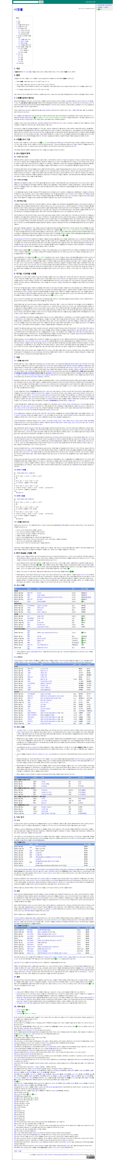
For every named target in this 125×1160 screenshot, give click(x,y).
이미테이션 (34, 754)
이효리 (72, 404)
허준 (23, 341)
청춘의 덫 (65, 1083)
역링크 (106, 7)
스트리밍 (38, 869)
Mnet (29, 723)
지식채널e (19, 1013)
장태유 (36, 413)
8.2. (15, 727)
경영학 (75, 880)
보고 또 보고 (75, 1074)
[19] (77, 464)
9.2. (15, 891)
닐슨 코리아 (45, 142)
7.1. (15, 360)
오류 (66, 749)
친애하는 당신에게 (38, 1133)
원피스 (81, 957)
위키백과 (19, 1011)
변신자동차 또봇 (35, 376)
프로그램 (27, 72)
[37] (35, 788)
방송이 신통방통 (40, 1067)
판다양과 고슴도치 (46, 807)
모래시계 (39, 1083)
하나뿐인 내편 (18, 317)
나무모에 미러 (90, 2)
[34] (91, 710)
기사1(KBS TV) (21, 1035)
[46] (84, 798)
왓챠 (53, 878)
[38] (82, 790)
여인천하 (90, 1083)
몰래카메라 (38, 651)
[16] (41, 376)
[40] (82, 792)
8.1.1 (21, 50)
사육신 (31, 730)
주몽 (41, 1076)
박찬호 (29, 397)
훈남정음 (36, 749)
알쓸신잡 (29, 450)
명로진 (32, 1067)
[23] (86, 595)
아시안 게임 (53, 393)
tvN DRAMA (30, 618)
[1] (73, 78)
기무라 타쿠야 (56, 1147)
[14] (50, 373)
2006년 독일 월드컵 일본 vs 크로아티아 (48, 946)
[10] (76, 257)
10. (15, 1006)
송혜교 (19, 408)
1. (15, 68)
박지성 (79, 397)
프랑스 (18, 992)
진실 (84, 1074)
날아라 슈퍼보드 (41, 638)
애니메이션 (17, 918)
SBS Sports (31, 717)
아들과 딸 (44, 1074)
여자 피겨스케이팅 (56, 857)
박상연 (48, 420)
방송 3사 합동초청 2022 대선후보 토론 (51, 698)
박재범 (85, 420)
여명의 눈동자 (55, 1074)
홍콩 (15, 980)
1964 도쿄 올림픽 (42, 932)
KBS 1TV (29, 599)
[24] (86, 597)
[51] (43, 898)
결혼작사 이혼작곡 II (46, 683)
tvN (74, 332)
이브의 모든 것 (18, 1078)
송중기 (28, 406)
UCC (39, 878)
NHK (19, 920)
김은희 (81, 420)
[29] (86, 636)
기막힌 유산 (44, 677)
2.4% (84, 620)
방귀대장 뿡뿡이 (41, 601)
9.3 (19, 59)
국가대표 (35, 395)
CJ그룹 (36, 428)
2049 (92, 321)
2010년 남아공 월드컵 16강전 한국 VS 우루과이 (50, 597)
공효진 (78, 408)
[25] (88, 597)
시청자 (80, 117)
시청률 (18, 9)
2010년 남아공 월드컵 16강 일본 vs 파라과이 (50, 940)
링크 (28, 1009)
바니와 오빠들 (45, 784)
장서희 (32, 409)
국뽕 (83, 391)
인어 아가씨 (29, 1078)
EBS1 (29, 601)
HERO (66, 1147)
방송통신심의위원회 (28, 373)
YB (24, 997)
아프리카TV (38, 880)
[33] (83, 710)
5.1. (15, 156)
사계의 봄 (44, 786)
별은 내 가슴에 (86, 1076)
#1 (38, 565)
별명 (58, 417)
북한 (18, 997)
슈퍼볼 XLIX (39, 863)
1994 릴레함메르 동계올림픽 (43, 857)
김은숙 (39, 420)
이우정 (90, 422)
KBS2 (28, 631)
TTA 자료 (32, 250)
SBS (28, 597)
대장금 (32, 341)
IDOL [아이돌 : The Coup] (48, 813)
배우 (85, 404)
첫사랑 (22, 556)
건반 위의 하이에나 (80, 759)
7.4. (15, 522)
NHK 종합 (29, 930)
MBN (28, 610)
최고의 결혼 (45, 811)
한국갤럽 (23, 183)
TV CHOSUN (30, 605)
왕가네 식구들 (40, 1072)
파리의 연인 (38, 341)
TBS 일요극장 (27, 970)
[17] (51, 398)
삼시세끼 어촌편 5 (45, 708)
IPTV (24, 239)
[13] (64, 367)
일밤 (32, 651)
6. (15, 274)
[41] (84, 792)
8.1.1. (15, 657)
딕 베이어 (61, 936)
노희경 (64, 420)
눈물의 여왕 (40, 616)
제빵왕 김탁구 (71, 1070)
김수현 (32, 406)
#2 (41, 565)
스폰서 (67, 101)
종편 (26, 428)
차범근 (69, 397)
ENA (28, 626)
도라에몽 (59, 957)
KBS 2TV (29, 593)
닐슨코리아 (19, 1094)
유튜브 (20, 869)
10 (17, 63)
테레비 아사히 (31, 946)
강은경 (59, 420)
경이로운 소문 (41, 624)
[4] (42, 123)
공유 (21, 406)
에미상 (50, 873)
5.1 (19, 30)
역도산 (55, 936)
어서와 (43, 798)
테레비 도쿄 (30, 953)
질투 (91, 1074)
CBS (20, 160)
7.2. (15, 470)
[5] (35, 130)
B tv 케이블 (20, 246)
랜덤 (99, 7)
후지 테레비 (30, 934)
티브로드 (87, 244)
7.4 (19, 45)
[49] (85, 813)
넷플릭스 (30, 869)
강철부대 (43, 710)
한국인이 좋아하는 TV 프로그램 (30, 1030)
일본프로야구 (17, 962)
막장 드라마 (80, 103)
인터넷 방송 (54, 880)
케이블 (42, 428)
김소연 (26, 409)
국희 (18, 1076)
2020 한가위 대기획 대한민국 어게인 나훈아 (52, 696)
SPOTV (30, 719)
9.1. (15, 820)
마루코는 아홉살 (67, 957)
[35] (48, 760)
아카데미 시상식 (41, 873)
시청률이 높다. (71, 400)
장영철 (55, 420)
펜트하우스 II (44, 670)
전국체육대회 (53, 400)
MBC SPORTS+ (32, 713)
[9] (77, 208)
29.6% (84, 642)
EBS (58, 439)
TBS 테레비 (30, 940)
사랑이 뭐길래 (41, 595)
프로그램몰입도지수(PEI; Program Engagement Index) (49, 117)
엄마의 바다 (50, 1076)
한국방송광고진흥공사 (24, 117)
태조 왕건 (44, 341)
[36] (82, 786)
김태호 (18, 415)
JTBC (77, 332)
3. (15, 98)
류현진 (34, 397)
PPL (35, 119)
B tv (29, 239)
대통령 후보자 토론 (42, 647)
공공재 (74, 393)
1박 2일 (39, 636)
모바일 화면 (101, 5)
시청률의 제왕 (45, 1045)
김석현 (81, 333)
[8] (88, 165)
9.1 (19, 56)
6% (84, 601)
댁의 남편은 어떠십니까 (24, 1085)
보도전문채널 (22, 1059)
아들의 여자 (74, 1076)
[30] (78, 642)
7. (15, 357)
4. (15, 139)
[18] (18, 450)
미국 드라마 (24, 836)
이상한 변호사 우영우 (43, 626)
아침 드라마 (77, 367)
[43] (84, 794)
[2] (48, 89)
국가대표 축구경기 (40, 393)
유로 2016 (26, 1003)
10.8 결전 (31, 962)
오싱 (31, 920)
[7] (75, 146)
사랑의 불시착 (80, 330)
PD (82, 413)
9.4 (19, 61)
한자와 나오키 (57, 920)
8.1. (15, 585)
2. (15, 75)
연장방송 (24, 104)
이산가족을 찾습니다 (42, 644)
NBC (31, 855)
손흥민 (91, 397)
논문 (34, 871)
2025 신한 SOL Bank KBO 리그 (49, 713)
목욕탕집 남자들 (58, 1070)
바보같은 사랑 (21, 730)
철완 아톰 (32, 918)
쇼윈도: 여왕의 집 (42, 612)
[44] (45, 796)
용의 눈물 (55, 1090)
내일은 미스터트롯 (42, 605)
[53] (51, 907)
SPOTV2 (30, 721)
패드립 (22, 1054)
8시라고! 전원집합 (42, 951)
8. (15, 553)
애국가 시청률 (24, 41)
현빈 (25, 406)
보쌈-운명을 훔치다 (46, 689)
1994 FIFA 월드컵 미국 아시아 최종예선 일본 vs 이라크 (52, 953)
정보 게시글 (59, 959)
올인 (36, 1085)
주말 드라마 (69, 367)
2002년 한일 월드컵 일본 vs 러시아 (47, 934)
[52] (29, 907)
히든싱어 (24, 450)
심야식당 (51, 754)
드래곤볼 (16, 923)
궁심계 (31, 982)
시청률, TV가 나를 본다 (30, 1013)
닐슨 (71, 144)
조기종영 (89, 101)
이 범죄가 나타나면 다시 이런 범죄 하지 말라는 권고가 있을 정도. (33, 375)
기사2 (29, 1035)
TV (24, 72)
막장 (30, 365)
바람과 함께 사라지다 (49, 861)
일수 (17, 1054)
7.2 (19, 41)
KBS (69, 415)
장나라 (27, 408)
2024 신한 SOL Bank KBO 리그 (49, 721)
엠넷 (28, 622)
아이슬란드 (20, 1003)
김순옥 (73, 422)
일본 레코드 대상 (46, 949)
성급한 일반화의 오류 (47, 110)
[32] (91, 698)
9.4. (15, 989)
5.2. (15, 179)
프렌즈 (37, 836)
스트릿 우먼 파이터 (46, 723)
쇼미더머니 (36, 450)
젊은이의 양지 (35, 1070)
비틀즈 (39, 942)
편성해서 (54, 1046)
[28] (18, 601)
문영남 (69, 422)
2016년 (57, 871)
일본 (27, 439)
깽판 (93, 364)
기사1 (29, 1094)
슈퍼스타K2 (40, 622)
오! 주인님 (44, 800)
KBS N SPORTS (32, 715)
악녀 (89, 364)
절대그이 (44, 803)
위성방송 (30, 291)
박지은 (72, 420)
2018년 (51, 871)
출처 (28, 925)
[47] (82, 803)
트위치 (32, 880)
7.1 (19, 39)
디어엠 (43, 781)
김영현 (43, 420)
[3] (28, 112)
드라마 (62, 280)
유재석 (59, 404)
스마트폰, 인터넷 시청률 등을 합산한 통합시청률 (75, 230)
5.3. (15, 201)
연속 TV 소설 (17, 970)
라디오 (87, 1032)
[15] (52, 375)
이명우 (49, 413)
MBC (28, 595)
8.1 (19, 48)
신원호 (42, 413)
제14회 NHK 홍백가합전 (44, 930)
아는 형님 (43, 704)
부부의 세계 (40, 607)
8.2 (19, 52)
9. (15, 817)
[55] (36, 920)
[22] (86, 593)
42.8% (84, 638)
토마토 (73, 1083)
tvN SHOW (30, 620)
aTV (85, 982)
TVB (59, 980)
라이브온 (25, 1131)
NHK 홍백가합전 (29, 910)
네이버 (18, 1009)
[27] (86, 599)
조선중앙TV (89, 997)
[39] (84, 790)
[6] (37, 132)
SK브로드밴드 (18, 239)
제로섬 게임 (85, 441)
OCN (28, 624)
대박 (25, 417)
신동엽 (68, 404)
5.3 (19, 34)
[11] (35, 264)
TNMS (59, 142)
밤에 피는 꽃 (44, 679)
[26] (90, 597)
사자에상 (46, 957)
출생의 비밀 (78, 364)
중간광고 (31, 119)
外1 (65, 235)
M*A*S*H (38, 846)
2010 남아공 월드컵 (51, 1087)
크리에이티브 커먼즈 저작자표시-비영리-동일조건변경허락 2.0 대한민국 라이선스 (58, 1154)
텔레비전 (72, 869)
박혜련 (68, 420)
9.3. (15, 977)
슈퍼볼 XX (38, 859)
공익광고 (32, 1052)
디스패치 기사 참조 (58, 295)
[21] (86, 565)
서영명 (65, 422)
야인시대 (27, 341)
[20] (63, 525)
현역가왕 (39, 610)
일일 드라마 (84, 367)
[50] (40, 832)
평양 (27, 997)
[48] (83, 813)
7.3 (19, 43)
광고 (51, 101)
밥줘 (53, 1050)
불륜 (66, 364)
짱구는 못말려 (53, 957)
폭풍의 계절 (32, 1076)
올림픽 (48, 393)
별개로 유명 (54, 422)
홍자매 (90, 420)
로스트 (76, 836)
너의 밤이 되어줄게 (47, 794)
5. (15, 153)
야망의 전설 (82, 1070)
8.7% (84, 618)
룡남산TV (23, 999)
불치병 (73, 364)
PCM (50, 774)
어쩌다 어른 (40, 618)
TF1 (36, 992)
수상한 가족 (45, 809)
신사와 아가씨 (44, 668)
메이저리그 (48, 397)
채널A (29, 612)
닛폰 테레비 (30, 936)
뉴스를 (50, 1046)
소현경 (77, 420)
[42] (82, 794)
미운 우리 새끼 (85, 574)
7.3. (15, 496)
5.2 (19, 32)
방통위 (28, 228)
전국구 (32, 439)
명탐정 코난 (75, 957)
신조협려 (80, 980)
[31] (83, 698)
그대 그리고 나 (34, 1074)
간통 (69, 364)
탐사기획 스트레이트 (46, 700)
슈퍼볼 (88, 838)
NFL (79, 838)
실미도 (39, 642)
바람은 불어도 (35, 1090)
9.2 (19, 57)
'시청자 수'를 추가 (41, 257)
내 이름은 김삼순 (61, 1076)
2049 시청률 (24, 43)
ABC (31, 850)
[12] (54, 367)
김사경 (78, 422)
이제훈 (37, 406)
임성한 (60, 422)
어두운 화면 (108, 5)
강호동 (64, 404)
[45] (82, 798)
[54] (48, 910)
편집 (100, 9)
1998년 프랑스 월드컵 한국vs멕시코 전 (47, 632)
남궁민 (20, 409)
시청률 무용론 (75, 110)
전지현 (23, 408)
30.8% (84, 640)
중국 (18, 994)
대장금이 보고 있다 (43, 754)
